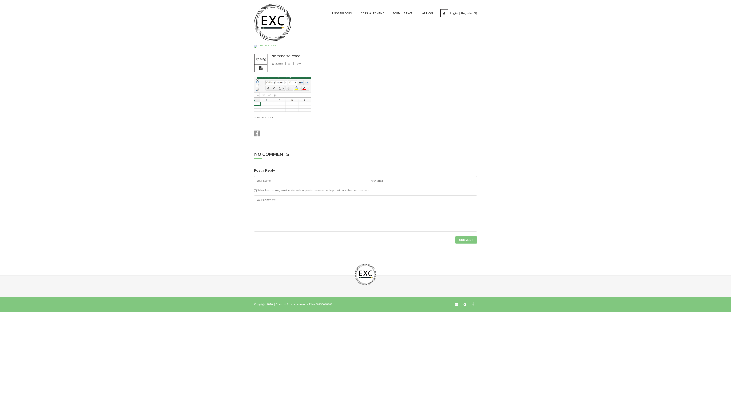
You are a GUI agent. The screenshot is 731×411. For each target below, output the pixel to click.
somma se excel (287, 56)
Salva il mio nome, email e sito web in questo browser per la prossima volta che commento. (314, 190)
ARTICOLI (428, 13)
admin (279, 63)
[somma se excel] (260, 68)
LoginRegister (461, 13)
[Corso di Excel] (272, 22)
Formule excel (403, 13)
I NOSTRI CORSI (342, 13)
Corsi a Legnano (373, 13)
